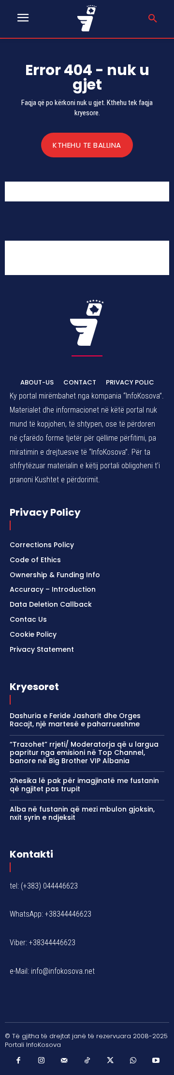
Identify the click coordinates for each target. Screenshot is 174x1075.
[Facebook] (18, 1061)
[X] (110, 1061)
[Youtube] (156, 1061)
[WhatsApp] (133, 1061)
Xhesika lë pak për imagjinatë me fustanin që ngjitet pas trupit (84, 785)
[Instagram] (41, 1061)
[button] (152, 19)
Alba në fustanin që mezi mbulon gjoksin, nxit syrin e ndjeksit (82, 813)
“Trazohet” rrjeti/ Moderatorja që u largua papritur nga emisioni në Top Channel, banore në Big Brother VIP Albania (84, 752)
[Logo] (87, 18)
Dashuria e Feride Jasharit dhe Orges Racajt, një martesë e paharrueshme (75, 720)
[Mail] (64, 1061)
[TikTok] (87, 1061)
